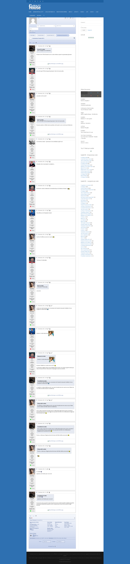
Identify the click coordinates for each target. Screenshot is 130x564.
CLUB (97, 11)
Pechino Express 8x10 (85, 165)
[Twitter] (30, 1)
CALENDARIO (32, 15)
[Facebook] (32, 1)
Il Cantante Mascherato (86, 245)
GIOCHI (92, 11)
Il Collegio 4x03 (84, 163)
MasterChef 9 (84, 195)
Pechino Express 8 (84, 188)
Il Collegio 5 (83, 191)
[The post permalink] (48, 46)
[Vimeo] (35, 1)
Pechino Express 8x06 (85, 172)
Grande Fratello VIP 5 (85, 239)
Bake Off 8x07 (84, 175)
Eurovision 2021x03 (85, 162)
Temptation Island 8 (85, 232)
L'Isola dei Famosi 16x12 (86, 159)
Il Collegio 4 (83, 186)
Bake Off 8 (83, 221)
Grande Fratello (40, 35)
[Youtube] (40, 1)
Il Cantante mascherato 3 (86, 256)
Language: (53, 541)
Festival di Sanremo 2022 (86, 204)
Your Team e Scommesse (86, 135)
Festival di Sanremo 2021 (86, 241)
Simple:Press (51, 546)
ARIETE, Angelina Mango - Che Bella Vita (89, 114)
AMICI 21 (70, 11)
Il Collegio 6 (83, 203)
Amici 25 (82, 141)
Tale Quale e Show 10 (85, 222)
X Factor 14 (83, 216)
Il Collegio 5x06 (84, 177)
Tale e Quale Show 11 (85, 192)
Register (72, 17)
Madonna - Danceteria (85, 123)
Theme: (40, 541)
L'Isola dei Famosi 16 (85, 198)
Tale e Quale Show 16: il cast (87, 132)
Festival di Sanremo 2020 (86, 244)
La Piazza (83, 126)
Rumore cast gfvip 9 (85, 100)
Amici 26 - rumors (84, 142)
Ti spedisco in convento (86, 185)
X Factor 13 (83, 229)
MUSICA (82, 11)
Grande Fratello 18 (50, 35)
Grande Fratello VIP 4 (85, 224)
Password (83, 22)
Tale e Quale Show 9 (85, 250)
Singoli (82, 112)
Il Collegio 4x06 (84, 157)
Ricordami (84, 27)
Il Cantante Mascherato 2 (86, 207)
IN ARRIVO (83, 99)
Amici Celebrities (84, 235)
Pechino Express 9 (84, 194)
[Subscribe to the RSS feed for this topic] (74, 38)
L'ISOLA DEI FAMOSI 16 (50, 11)
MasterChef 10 (84, 201)
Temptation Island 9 (85, 253)
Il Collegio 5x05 (84, 174)
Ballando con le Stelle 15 (86, 242)
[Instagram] (43, 1)
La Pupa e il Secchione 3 (86, 210)
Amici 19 (82, 238)
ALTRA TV (76, 11)
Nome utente (83, 17)
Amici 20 (82, 247)
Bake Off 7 (83, 218)
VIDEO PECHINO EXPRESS (61, 11)
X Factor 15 (83, 230)
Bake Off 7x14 (84, 168)
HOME (30, 11)
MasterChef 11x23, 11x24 (86, 169)
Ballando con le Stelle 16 (86, 215)
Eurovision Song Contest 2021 (87, 189)
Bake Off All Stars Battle (86, 213)
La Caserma (83, 219)
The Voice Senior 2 (85, 233)
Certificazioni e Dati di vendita (87, 108)
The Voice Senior (84, 209)
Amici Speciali (84, 227)
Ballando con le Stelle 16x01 (87, 166)
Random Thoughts (85, 127)
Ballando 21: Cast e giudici (86, 118)
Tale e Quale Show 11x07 (86, 160)
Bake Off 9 (83, 236)
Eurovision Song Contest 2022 (87, 197)
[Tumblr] (37, 1)
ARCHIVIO (39, 15)
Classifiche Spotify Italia (86, 105)
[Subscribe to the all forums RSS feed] (30, 518)
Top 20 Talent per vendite (86, 109)
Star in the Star (84, 248)
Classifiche (83, 103)
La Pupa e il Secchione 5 (86, 254)
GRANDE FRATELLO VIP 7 (38, 11)
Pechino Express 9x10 (85, 171)
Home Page (32, 35)
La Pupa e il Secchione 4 (86, 206)
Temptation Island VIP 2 (86, 226)
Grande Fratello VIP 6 (85, 251)
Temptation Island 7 (85, 212)
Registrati (90, 30)
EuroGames (83, 200)
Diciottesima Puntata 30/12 (62, 35)
